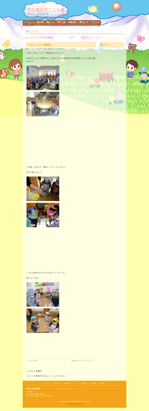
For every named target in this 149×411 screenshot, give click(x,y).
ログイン (50, 376)
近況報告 (93, 383)
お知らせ (102, 383)
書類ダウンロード (70, 383)
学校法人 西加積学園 (72, 401)
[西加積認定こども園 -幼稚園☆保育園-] (46, 16)
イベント (67, 48)
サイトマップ (80, 388)
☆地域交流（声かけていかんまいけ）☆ (83, 360)
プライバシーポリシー (65, 388)
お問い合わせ (57, 383)
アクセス (46, 383)
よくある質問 (83, 383)
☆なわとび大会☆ (32, 360)
